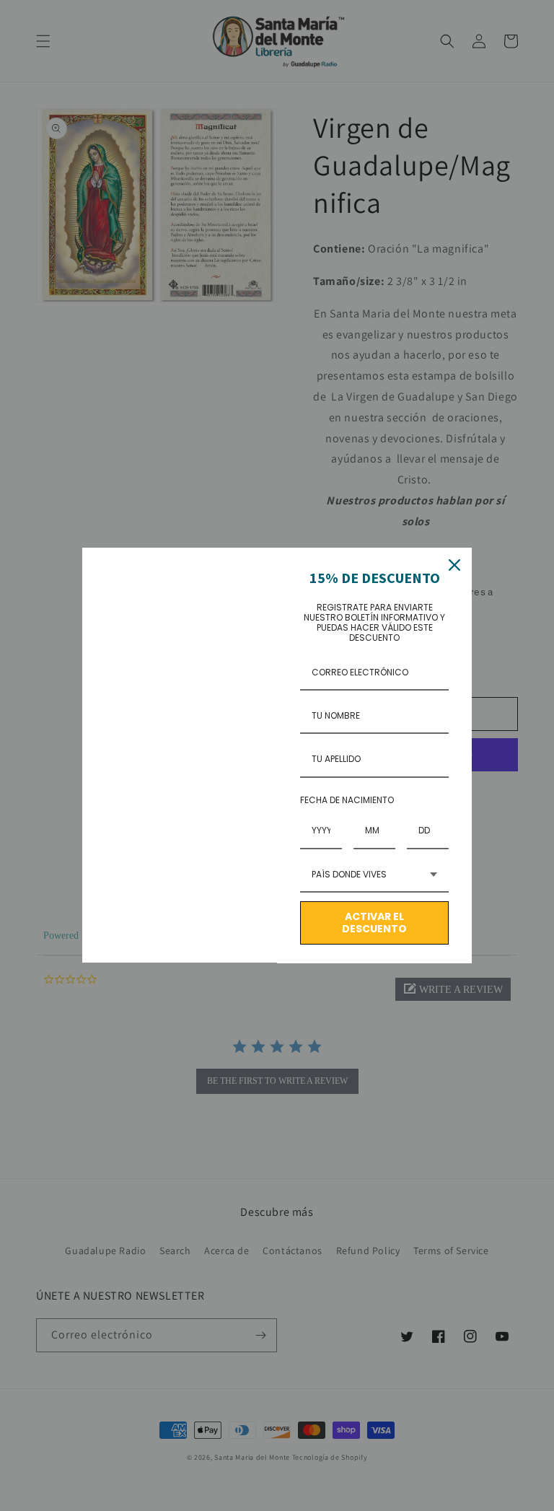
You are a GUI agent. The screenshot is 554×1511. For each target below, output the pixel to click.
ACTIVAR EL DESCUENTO (374, 922)
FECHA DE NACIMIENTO (347, 800)
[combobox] (374, 875)
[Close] (454, 565)
